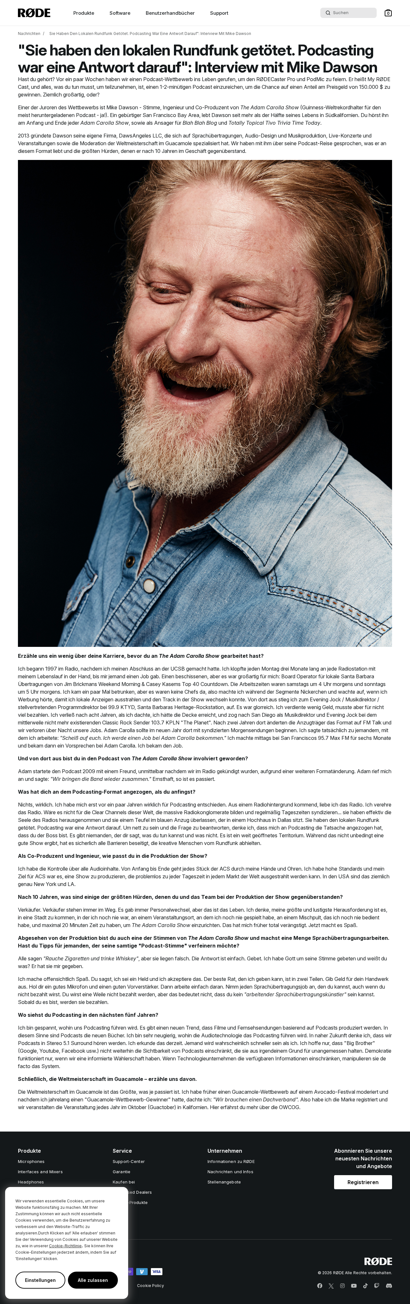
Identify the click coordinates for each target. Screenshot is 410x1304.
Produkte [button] (83, 13)
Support (219, 13)
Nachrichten (29, 33)
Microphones (31, 1161)
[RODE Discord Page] (389, 1286)
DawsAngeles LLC (140, 135)
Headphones (31, 1181)
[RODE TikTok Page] (365, 1286)
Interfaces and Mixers (40, 1171)
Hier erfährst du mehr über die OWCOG (254, 1107)
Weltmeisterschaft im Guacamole (154, 143)
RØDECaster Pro (275, 79)
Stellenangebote (224, 1181)
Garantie (121, 1171)
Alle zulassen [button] (93, 1280)
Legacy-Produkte (130, 1202)
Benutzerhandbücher (170, 13)
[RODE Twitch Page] (376, 1286)
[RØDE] (34, 12)
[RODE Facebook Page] (319, 1286)
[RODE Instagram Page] (342, 1286)
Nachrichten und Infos (230, 1171)
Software (120, 13)
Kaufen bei (124, 1181)
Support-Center (129, 1161)
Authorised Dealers (132, 1192)
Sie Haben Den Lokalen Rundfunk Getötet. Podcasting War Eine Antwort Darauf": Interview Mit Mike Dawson (150, 33)
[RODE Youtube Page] (354, 1286)
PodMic (315, 79)
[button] (388, 13)
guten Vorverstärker (135, 986)
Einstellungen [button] (40, 1280)
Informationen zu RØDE (231, 1161)
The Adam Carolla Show (269, 107)
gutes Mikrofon (70, 986)
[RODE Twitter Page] (331, 1286)
